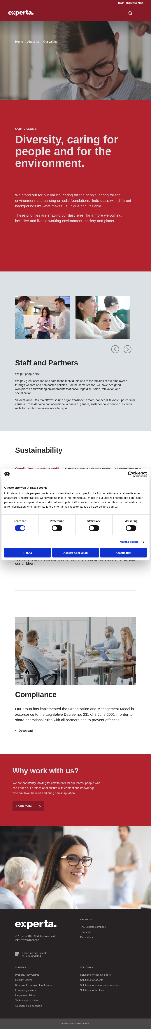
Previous (115, 346)
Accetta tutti (123, 552)
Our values (86, 937)
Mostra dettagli (129, 541)
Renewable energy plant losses (33, 985)
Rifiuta (27, 552)
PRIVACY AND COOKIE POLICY (75, 1024)
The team (85, 931)
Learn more (24, 806)
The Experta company (93, 926)
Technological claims (27, 1000)
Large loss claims (25, 995)
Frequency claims (25, 990)
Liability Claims (23, 979)
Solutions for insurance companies (100, 985)
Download (26, 730)
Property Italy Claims (27, 974)
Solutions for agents (91, 979)
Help (121, 3)
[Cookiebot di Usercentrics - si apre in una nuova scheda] (131, 474)
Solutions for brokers (92, 990)
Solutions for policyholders (95, 974)
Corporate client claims (28, 1005)
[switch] (57, 528)
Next (125, 346)
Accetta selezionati (75, 552)
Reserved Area (134, 3)
